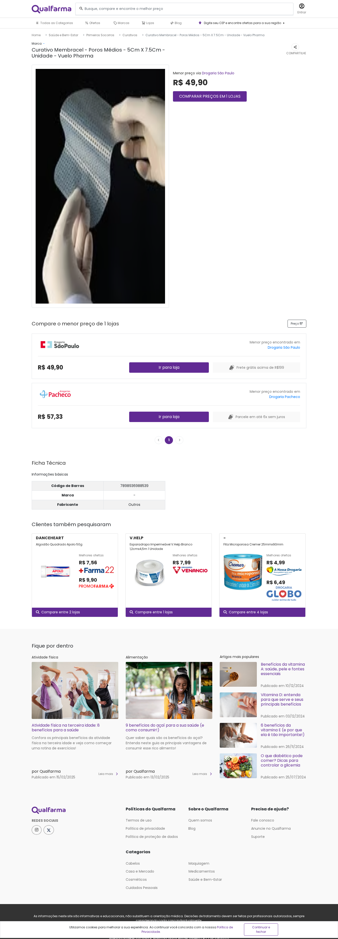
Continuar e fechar (261, 929)
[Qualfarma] (51, 9)
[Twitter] (49, 830)
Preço (295, 323)
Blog (178, 23)
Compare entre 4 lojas (248, 612)
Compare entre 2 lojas (60, 612)
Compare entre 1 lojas (154, 612)
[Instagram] (37, 830)
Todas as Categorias (56, 23)
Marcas (123, 23)
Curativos (129, 35)
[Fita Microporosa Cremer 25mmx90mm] (243, 577)
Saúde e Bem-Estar (63, 35)
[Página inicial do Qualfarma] (75, 810)
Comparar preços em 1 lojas (210, 96)
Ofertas (94, 23)
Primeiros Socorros (100, 35)
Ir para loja (169, 367)
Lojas (149, 23)
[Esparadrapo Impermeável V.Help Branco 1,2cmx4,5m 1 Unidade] (149, 571)
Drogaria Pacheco (284, 396)
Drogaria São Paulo (218, 73)
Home (36, 35)
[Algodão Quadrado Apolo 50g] (55, 571)
